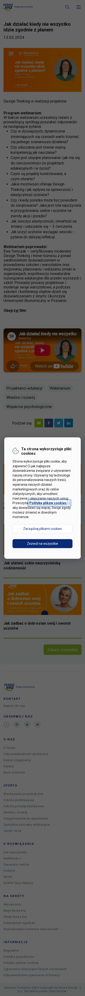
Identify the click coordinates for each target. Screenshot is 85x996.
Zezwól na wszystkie (42, 543)
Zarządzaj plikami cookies (42, 529)
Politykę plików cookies (49, 503)
